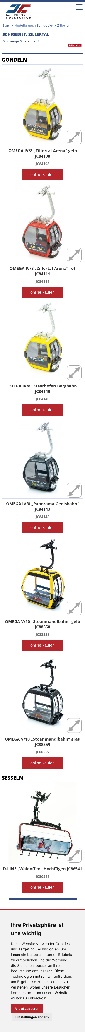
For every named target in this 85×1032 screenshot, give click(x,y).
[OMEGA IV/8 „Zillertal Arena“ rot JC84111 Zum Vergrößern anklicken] (42, 224)
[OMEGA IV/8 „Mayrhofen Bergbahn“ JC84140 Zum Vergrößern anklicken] (42, 341)
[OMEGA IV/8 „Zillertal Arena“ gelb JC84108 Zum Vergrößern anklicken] (42, 106)
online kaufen (42, 174)
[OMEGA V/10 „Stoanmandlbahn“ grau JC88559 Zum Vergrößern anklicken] (42, 694)
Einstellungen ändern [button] (32, 1017)
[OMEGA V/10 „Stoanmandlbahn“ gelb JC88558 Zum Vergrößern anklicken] (42, 577)
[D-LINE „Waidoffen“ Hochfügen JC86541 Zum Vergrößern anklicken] (42, 824)
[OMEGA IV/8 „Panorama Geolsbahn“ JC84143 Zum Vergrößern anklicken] (42, 459)
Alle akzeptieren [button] (27, 1008)
